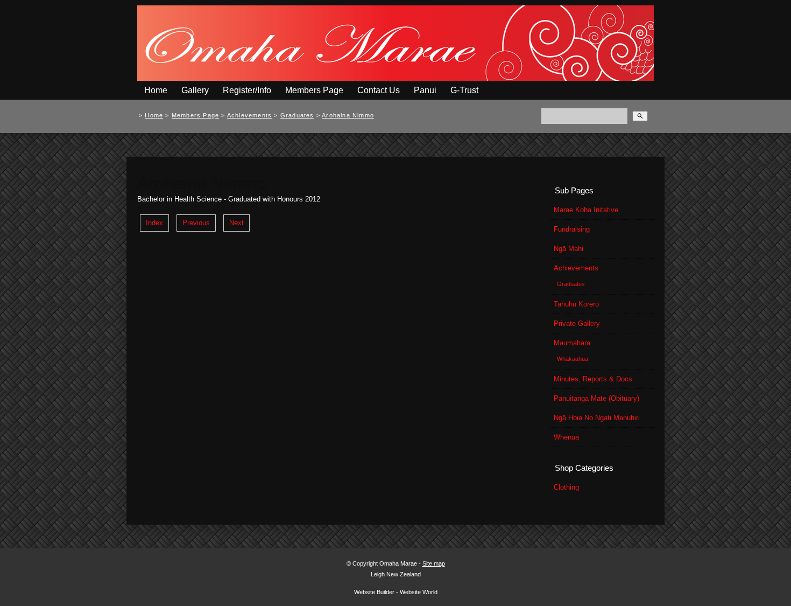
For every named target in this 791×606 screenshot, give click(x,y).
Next (236, 223)
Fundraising (572, 229)
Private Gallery (577, 323)
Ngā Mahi (568, 249)
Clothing (566, 487)
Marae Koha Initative (586, 210)
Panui (425, 90)
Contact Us (378, 90)
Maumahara (572, 343)
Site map (433, 563)
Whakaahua (572, 359)
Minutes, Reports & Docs (593, 379)
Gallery (195, 90)
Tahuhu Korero (576, 304)
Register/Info (247, 90)
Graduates (297, 115)
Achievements (249, 115)
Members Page (314, 90)
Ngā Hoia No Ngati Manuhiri (597, 418)
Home (155, 90)
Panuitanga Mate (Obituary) (596, 398)
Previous (196, 223)
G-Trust (464, 90)
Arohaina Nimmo (348, 115)
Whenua (566, 437)
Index (154, 223)
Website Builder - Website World (395, 592)
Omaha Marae (399, 563)
